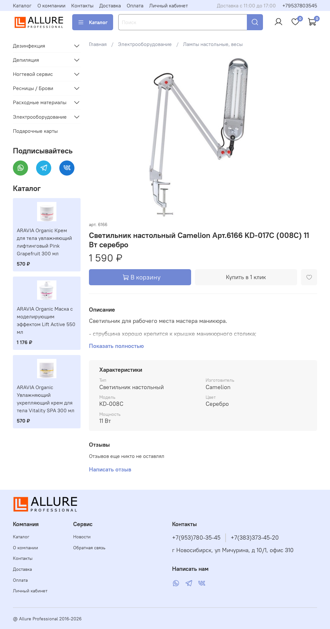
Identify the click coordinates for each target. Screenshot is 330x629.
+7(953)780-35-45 (196, 537)
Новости (82, 537)
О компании (51, 5)
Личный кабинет (168, 5)
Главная (98, 44)
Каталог (22, 5)
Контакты (82, 5)
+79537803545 (299, 5)
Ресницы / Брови (33, 88)
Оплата (135, 5)
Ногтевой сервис (33, 74)
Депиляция (26, 60)
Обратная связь (89, 548)
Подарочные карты (35, 131)
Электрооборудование (145, 44)
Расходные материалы (39, 102)
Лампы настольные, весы (213, 44)
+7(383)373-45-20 (255, 537)
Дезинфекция (29, 45)
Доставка (110, 5)
